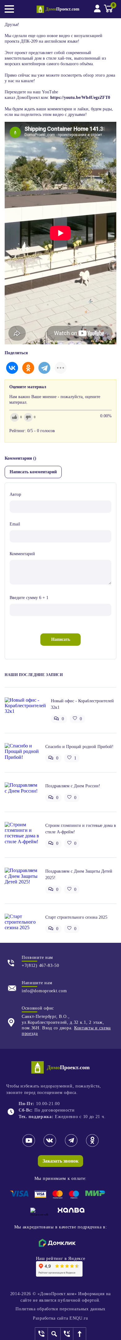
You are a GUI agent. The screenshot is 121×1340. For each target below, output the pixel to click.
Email (15, 524)
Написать (60, 639)
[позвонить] (41, 1333)
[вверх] (80, 1333)
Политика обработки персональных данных (60, 1309)
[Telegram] (44, 367)
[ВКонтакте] (12, 367)
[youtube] (29, 1145)
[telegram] (71, 1145)
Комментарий (22, 553)
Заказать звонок (60, 1160)
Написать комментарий (33, 472)
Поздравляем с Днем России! (72, 786)
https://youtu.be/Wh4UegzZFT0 (79, 97)
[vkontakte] (50, 1145)
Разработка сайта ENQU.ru (60, 1318)
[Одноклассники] (28, 367)
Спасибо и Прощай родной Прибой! (79, 746)
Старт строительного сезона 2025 (76, 917)
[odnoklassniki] (92, 1145)
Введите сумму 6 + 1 (29, 597)
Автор (15, 494)
